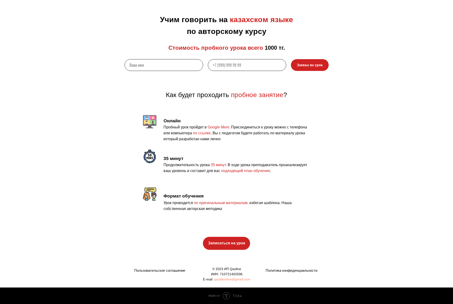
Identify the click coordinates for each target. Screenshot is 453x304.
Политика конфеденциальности (291, 270)
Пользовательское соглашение (159, 270)
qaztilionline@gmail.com (232, 279)
